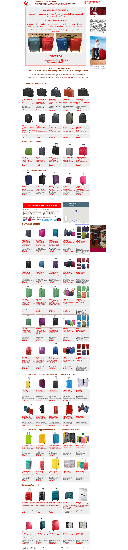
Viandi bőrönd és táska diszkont (82, 223)
